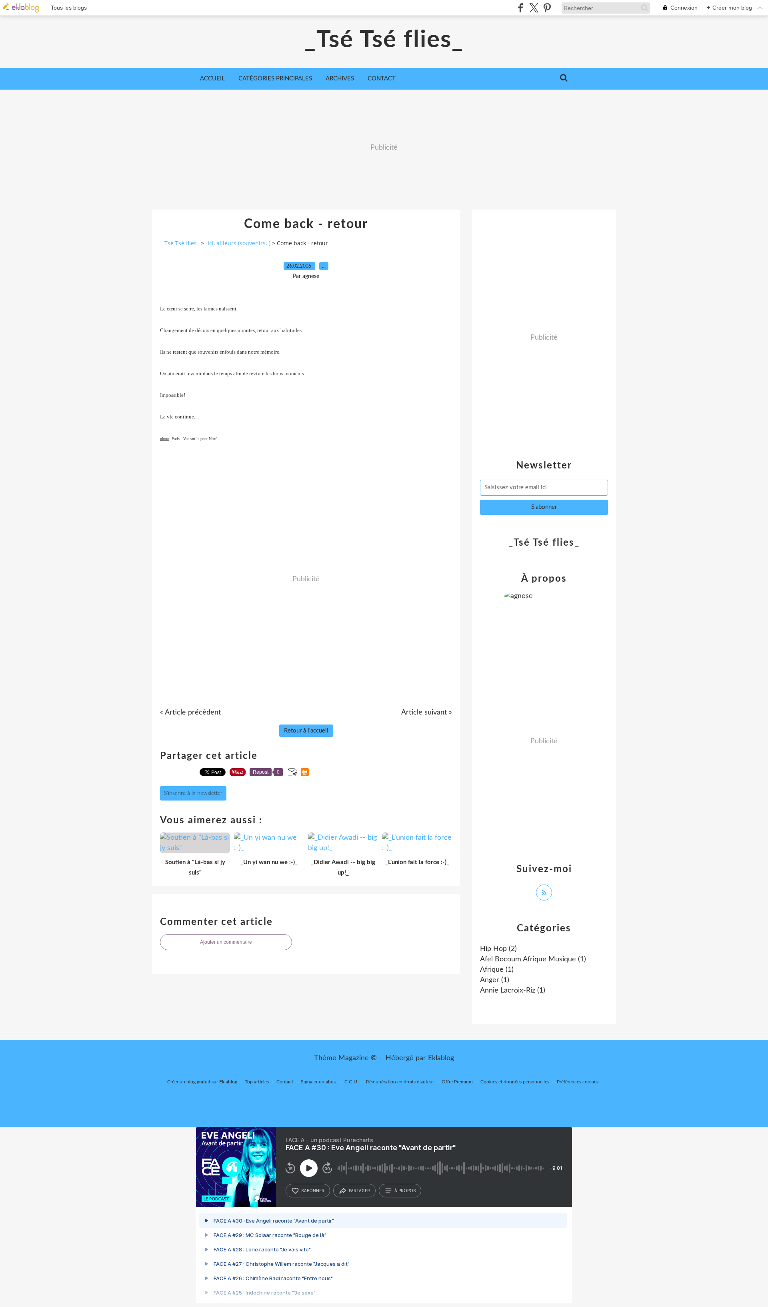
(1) (533, 959)
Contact (382, 79)
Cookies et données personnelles (514, 1081)
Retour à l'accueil (306, 731)
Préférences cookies (577, 1081)
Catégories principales (275, 79)
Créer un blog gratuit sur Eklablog (202, 1081)
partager (359, 1190)
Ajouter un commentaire (226, 942)
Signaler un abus (319, 1081)
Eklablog (441, 1058)
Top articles (257, 1081)
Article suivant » (426, 712)
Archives (340, 79)
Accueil (212, 79)
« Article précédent (190, 712)
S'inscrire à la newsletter (193, 793)
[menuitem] (212, 79)
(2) (498, 949)
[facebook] (521, 7)
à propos (405, 1190)
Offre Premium (457, 1081)
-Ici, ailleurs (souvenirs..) (238, 243)
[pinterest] (547, 7)
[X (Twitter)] (534, 7)
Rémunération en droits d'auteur (400, 1081)
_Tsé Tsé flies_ (384, 40)
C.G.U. (351, 1081)
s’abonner (312, 1190)
